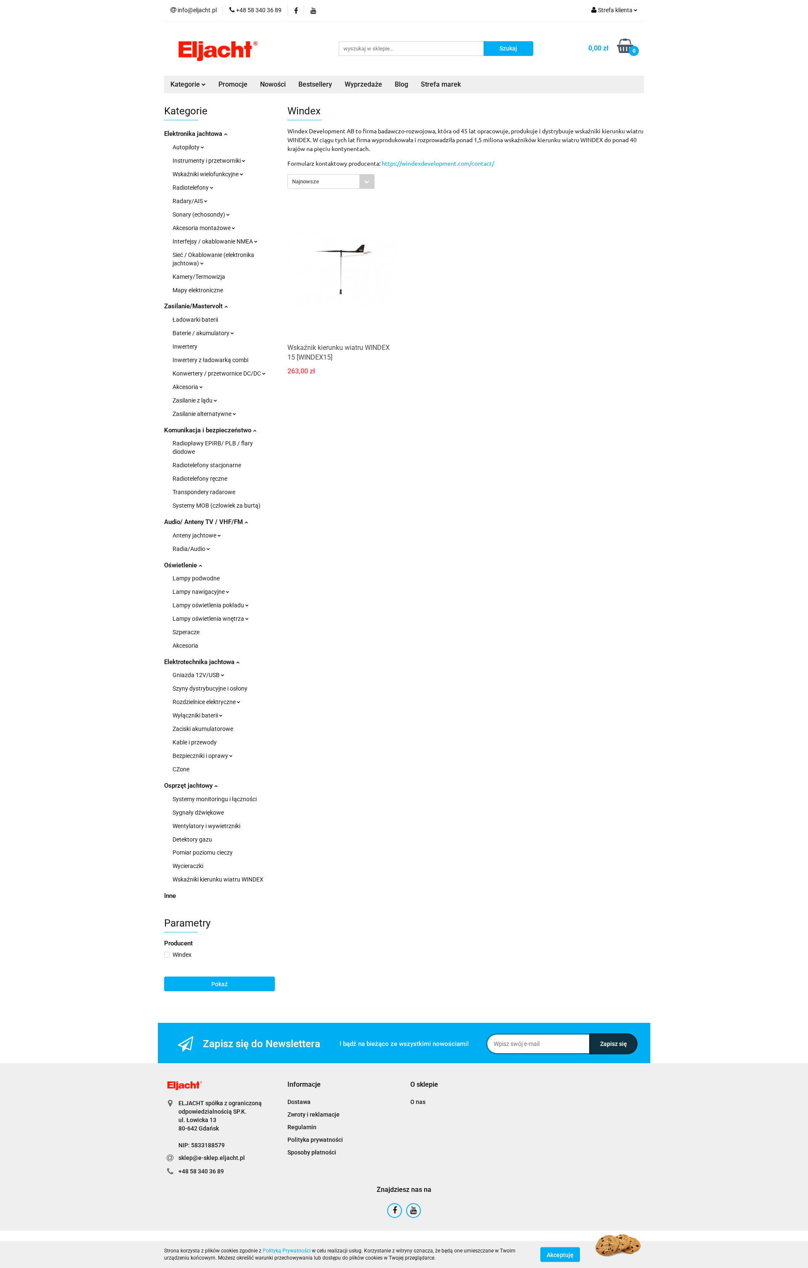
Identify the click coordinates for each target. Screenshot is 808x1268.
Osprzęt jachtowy (189, 785)
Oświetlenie (181, 565)
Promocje (232, 84)
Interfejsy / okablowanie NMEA (213, 241)
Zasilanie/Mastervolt (194, 306)
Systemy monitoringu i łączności (215, 799)
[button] (304, 1085)
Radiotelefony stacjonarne (207, 465)
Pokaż (219, 984)
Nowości (273, 84)
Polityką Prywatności (287, 1251)
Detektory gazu (192, 839)
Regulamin (301, 1127)
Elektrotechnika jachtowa (200, 662)
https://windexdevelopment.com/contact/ (438, 163)
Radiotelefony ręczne (200, 478)
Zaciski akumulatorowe (203, 728)
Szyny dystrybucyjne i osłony (210, 688)
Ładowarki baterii (195, 319)
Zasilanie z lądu (193, 400)
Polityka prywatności (315, 1139)
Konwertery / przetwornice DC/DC (217, 373)
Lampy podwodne (196, 578)
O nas (417, 1102)
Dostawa (299, 1102)
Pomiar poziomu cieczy (203, 852)
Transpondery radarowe (204, 492)
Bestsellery (315, 84)
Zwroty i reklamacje (313, 1114)
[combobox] (331, 181)
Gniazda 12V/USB (197, 675)
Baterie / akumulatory (202, 333)
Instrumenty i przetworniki (207, 160)
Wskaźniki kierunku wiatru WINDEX (218, 879)
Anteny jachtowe (195, 535)
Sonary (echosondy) (199, 214)
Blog (401, 84)
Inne (170, 896)
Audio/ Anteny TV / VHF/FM (204, 522)
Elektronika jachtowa (194, 134)
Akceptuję (560, 1254)
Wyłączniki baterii (196, 715)
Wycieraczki (188, 866)
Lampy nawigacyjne (199, 591)
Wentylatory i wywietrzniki (206, 826)
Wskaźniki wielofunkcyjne (206, 174)
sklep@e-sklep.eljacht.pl (211, 1157)
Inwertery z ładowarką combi (210, 360)
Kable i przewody (195, 742)
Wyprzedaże (363, 84)
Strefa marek (441, 84)
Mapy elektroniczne (198, 290)
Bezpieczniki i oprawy (201, 755)
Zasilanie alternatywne (203, 413)
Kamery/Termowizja (199, 276)
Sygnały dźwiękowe (198, 812)
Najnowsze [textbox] (305, 181)
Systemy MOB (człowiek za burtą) (216, 505)
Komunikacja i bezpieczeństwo (208, 430)
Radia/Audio (190, 548)
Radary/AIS (188, 201)
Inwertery (185, 346)
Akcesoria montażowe (202, 228)
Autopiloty (187, 147)
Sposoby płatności (311, 1152)
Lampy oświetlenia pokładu (209, 605)
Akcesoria (186, 387)
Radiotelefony (191, 187)
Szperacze (186, 632)
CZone (181, 769)
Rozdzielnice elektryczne (205, 702)
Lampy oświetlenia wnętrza (209, 618)
